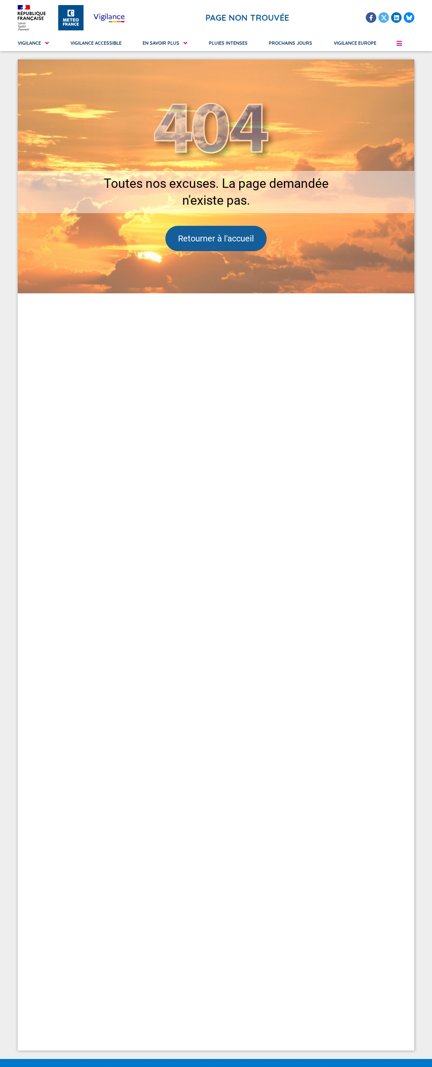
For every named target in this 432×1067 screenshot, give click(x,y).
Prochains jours (290, 43)
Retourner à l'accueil (216, 238)
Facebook (371, 17)
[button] (399, 43)
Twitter (383, 17)
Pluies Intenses (228, 43)
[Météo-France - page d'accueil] (71, 17)
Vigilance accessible (96, 43)
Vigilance (29, 43)
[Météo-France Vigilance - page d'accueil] (109, 17)
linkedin (396, 17)
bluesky (409, 17)
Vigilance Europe (355, 43)
